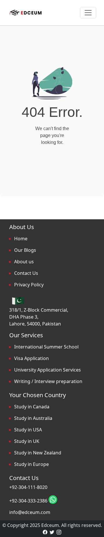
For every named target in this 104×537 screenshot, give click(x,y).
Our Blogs (25, 250)
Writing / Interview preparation (48, 381)
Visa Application (31, 358)
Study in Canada (31, 406)
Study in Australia (33, 418)
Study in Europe (31, 464)
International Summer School (46, 347)
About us (24, 261)
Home (20, 238)
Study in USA (28, 429)
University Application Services (47, 370)
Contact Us (26, 273)
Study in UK (26, 441)
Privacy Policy (29, 284)
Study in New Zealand (37, 453)
